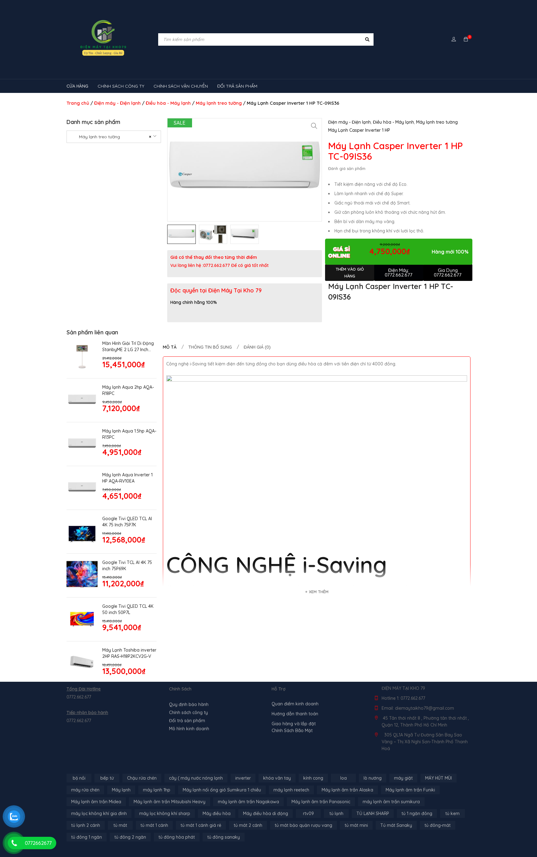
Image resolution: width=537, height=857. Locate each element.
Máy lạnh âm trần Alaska (347, 790)
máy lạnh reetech (291, 790)
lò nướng (373, 778)
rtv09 (308, 813)
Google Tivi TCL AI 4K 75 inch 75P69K (127, 565)
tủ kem (452, 813)
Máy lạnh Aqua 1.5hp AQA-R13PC (129, 434)
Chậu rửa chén (142, 778)
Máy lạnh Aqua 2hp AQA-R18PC (128, 390)
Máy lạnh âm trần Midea (96, 801)
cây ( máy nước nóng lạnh (196, 778)
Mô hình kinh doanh (189, 728)
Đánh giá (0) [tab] (257, 347)
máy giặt (403, 778)
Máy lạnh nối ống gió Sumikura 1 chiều (222, 790)
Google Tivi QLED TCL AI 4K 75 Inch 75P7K (127, 522)
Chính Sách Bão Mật (292, 730)
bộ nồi (79, 778)
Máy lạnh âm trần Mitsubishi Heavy (169, 801)
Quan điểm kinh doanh (295, 704)
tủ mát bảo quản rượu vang (303, 825)
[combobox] (114, 137)
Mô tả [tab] (170, 347)
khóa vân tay (277, 778)
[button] (314, 126)
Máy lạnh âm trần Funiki (410, 790)
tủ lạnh (336, 813)
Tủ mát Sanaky (396, 825)
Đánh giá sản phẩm (346, 168)
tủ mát (120, 825)
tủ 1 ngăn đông (417, 813)
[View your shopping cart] (466, 39)
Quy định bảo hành (189, 704)
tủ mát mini (356, 825)
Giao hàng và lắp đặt (294, 723)
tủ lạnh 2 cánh (85, 825)
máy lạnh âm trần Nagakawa (248, 801)
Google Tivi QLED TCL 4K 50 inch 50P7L (128, 609)
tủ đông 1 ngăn (86, 837)
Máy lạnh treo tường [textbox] (111, 137)
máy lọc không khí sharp (164, 813)
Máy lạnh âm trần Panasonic (320, 801)
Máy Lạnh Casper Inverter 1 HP (359, 130)
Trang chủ (78, 103)
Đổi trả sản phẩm (187, 720)
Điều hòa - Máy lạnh (168, 103)
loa (343, 778)
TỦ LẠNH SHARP (372, 813)
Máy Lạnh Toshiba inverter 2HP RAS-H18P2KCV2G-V (129, 653)
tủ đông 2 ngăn (130, 837)
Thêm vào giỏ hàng (350, 272)
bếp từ (107, 778)
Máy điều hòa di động (265, 813)
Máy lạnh (121, 790)
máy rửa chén (85, 790)
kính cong (313, 778)
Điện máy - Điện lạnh (117, 103)
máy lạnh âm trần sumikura (391, 801)
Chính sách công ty (188, 712)
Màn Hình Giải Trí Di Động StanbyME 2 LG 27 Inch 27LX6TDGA (128, 347)
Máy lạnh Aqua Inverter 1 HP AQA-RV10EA (127, 478)
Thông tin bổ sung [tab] (210, 347)
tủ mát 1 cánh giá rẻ (201, 825)
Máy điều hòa (217, 813)
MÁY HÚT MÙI (438, 778)
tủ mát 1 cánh (154, 825)
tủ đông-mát (438, 825)
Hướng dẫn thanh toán (295, 714)
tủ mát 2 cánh (248, 825)
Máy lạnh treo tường (219, 103)
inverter (243, 778)
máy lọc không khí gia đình (99, 813)
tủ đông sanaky (223, 837)
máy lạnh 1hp (156, 790)
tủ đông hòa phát (176, 837)
